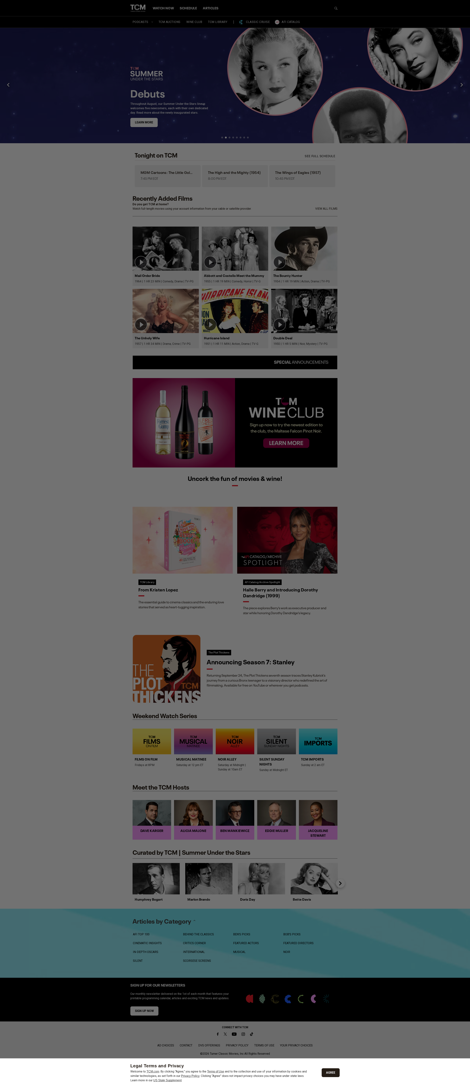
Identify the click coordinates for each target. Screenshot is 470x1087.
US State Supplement (167, 1080)
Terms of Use (215, 1071)
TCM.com (153, 1071)
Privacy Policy (190, 1075)
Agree (330, 1072)
